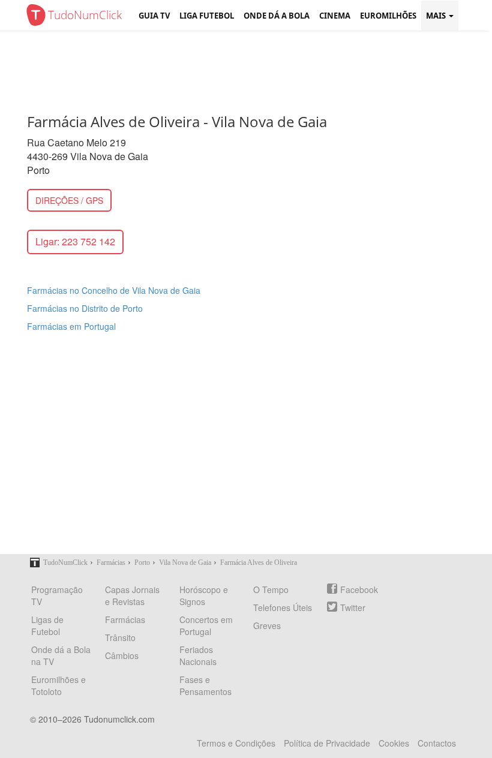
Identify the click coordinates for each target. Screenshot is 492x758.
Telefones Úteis (282, 607)
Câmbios (122, 655)
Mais (437, 15)
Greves (267, 625)
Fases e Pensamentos (205, 685)
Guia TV (154, 15)
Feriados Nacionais (198, 655)
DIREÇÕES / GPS (69, 200)
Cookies (394, 743)
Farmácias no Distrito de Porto (85, 308)
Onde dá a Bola (277, 15)
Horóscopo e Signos (203, 595)
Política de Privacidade (327, 743)
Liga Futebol (206, 15)
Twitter (352, 607)
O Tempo (271, 589)
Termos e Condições (236, 743)
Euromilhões (388, 15)
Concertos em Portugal (206, 625)
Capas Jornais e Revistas (132, 595)
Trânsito (120, 637)
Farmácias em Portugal (71, 326)
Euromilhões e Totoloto (58, 685)
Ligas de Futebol (47, 625)
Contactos (437, 743)
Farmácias (125, 619)
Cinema (334, 15)
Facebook (359, 589)
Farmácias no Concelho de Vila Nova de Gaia (113, 290)
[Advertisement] (255, 69)
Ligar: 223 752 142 (75, 241)
